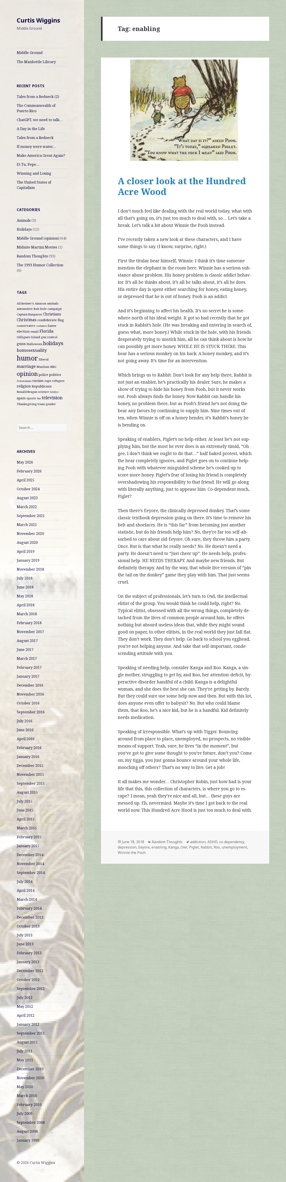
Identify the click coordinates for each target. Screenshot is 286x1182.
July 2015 (24, 801)
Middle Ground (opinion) (38, 238)
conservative (26, 326)
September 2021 (31, 515)
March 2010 (27, 1095)
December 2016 (30, 685)
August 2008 (27, 1131)
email (35, 331)
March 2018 (27, 613)
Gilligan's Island (28, 337)
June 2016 (25, 729)
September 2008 (31, 1122)
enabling (158, 847)
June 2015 (25, 810)
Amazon (40, 303)
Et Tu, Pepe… (28, 164)
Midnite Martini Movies (37, 247)
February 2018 (29, 622)
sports (31, 398)
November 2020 (30, 533)
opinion (27, 373)
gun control (49, 337)
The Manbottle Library (36, 61)
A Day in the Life (31, 128)
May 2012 (25, 1006)
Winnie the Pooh (132, 852)
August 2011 (27, 1042)
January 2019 (28, 560)
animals (53, 303)
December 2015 (30, 765)
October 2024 (28, 488)
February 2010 (29, 1104)
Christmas (27, 319)
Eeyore (144, 847)
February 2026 (29, 471)
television (52, 397)
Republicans (42, 386)
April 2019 (25, 551)
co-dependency (231, 841)
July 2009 (24, 1113)
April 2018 (25, 604)
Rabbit (206, 847)
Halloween (34, 344)
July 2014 (24, 881)
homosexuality (32, 350)
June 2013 (25, 944)
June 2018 (25, 587)
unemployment (234, 847)
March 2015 (27, 828)
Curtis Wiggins (38, 20)
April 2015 (25, 819)
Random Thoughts (32, 256)
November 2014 (30, 863)
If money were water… (36, 146)
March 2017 (27, 658)
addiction (198, 841)
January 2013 (28, 961)
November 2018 (30, 569)
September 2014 (31, 872)
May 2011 (25, 1060)
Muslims (43, 367)
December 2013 (30, 917)
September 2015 (31, 783)
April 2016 (25, 738)
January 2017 (28, 676)
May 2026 (25, 462)
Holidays (24, 229)
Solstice (54, 391)
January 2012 (28, 1024)
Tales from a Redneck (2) (38, 96)
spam (21, 398)
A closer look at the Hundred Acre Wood (182, 186)
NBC (53, 367)
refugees (58, 381)
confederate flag (51, 320)
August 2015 (27, 792)
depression (127, 847)
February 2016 (29, 747)
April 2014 (25, 890)
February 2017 (29, 667)
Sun (39, 398)
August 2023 (27, 497)
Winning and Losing (34, 173)
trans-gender (47, 404)
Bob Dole (40, 309)
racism (38, 380)
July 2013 (24, 935)
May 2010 (25, 1086)
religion (24, 386)
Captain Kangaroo (29, 314)
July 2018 (24, 578)
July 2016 (24, 720)
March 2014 (27, 899)
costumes (41, 325)
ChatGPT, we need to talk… (40, 119)
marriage (26, 366)
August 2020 (27, 542)
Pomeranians (24, 381)
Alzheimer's (25, 303)
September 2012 (31, 988)
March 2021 (27, 524)
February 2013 (29, 952)
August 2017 (27, 640)
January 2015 (28, 845)
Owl (184, 847)
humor (27, 358)
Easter (52, 326)
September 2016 (31, 712)
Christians (52, 314)
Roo (217, 847)
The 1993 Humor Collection (40, 265)
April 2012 (25, 1015)
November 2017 (30, 631)
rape (47, 381)
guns (21, 343)
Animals (24, 220)
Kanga (173, 847)
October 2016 (28, 703)
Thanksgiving (27, 404)
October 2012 (28, 979)
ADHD (212, 841)
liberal (44, 359)
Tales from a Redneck (35, 137)
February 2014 (29, 908)
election (23, 331)
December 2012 (30, 970)
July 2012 (24, 997)
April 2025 (25, 480)
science (43, 392)
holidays (53, 343)
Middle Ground (30, 52)
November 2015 (30, 774)
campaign (55, 309)
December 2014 (30, 854)
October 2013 (28, 926)
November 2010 (30, 1077)
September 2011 (31, 1033)
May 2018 (25, 596)
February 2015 (29, 836)
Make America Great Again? (41, 155)
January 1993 (28, 1140)
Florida (46, 331)
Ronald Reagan (27, 392)
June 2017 (25, 649)
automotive (25, 309)
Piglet (194, 847)
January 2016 (28, 756)
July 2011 (24, 1051)
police (43, 374)
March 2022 (27, 506)
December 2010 (30, 1068)
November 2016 (30, 694)
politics (55, 374)
